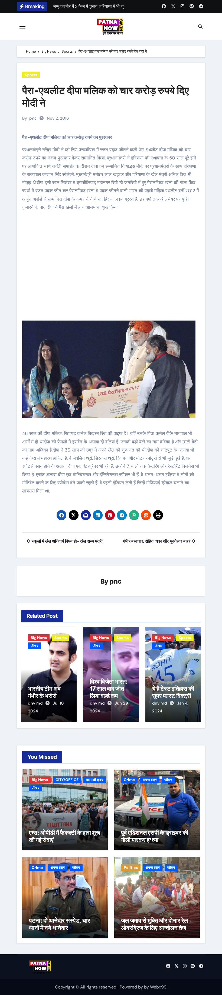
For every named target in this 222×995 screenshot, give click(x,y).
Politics (131, 867)
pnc (33, 118)
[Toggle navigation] (22, 26)
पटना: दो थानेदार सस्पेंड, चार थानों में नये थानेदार (59, 924)
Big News (39, 637)
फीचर (34, 645)
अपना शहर (149, 779)
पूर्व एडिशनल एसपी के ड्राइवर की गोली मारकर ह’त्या (154, 836)
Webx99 (158, 987)
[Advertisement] (112, 270)
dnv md (36, 703)
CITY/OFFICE (67, 779)
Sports (31, 74)
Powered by (132, 987)
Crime (129, 779)
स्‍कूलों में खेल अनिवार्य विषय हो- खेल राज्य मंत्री (66, 541)
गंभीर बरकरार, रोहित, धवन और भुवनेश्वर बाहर (157, 541)
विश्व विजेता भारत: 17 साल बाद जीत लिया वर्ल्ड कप (109, 688)
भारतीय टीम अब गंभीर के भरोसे (44, 692)
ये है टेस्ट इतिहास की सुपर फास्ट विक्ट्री (173, 692)
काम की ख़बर (94, 779)
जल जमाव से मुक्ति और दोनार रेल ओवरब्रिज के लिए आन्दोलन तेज (154, 924)
